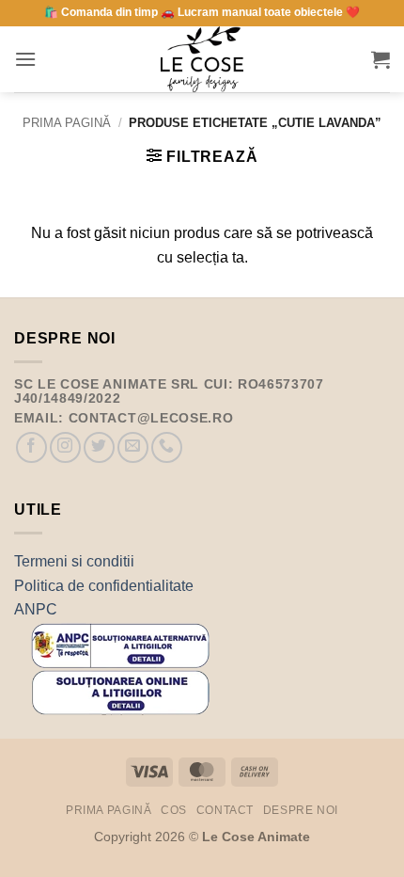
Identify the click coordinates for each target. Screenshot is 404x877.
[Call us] (166, 447)
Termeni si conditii (74, 561)
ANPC (35, 609)
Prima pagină (67, 123)
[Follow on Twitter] (99, 447)
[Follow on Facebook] (31, 447)
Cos (174, 810)
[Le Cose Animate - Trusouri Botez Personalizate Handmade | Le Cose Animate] (202, 59)
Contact (225, 810)
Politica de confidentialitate (104, 586)
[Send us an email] (132, 447)
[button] (25, 59)
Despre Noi (300, 810)
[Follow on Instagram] (65, 447)
